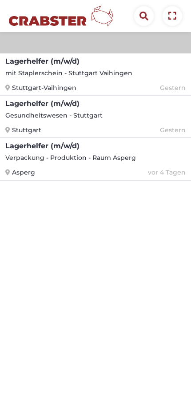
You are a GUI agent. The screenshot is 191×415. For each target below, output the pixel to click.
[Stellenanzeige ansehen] (172, 16)
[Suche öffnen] (144, 16)
